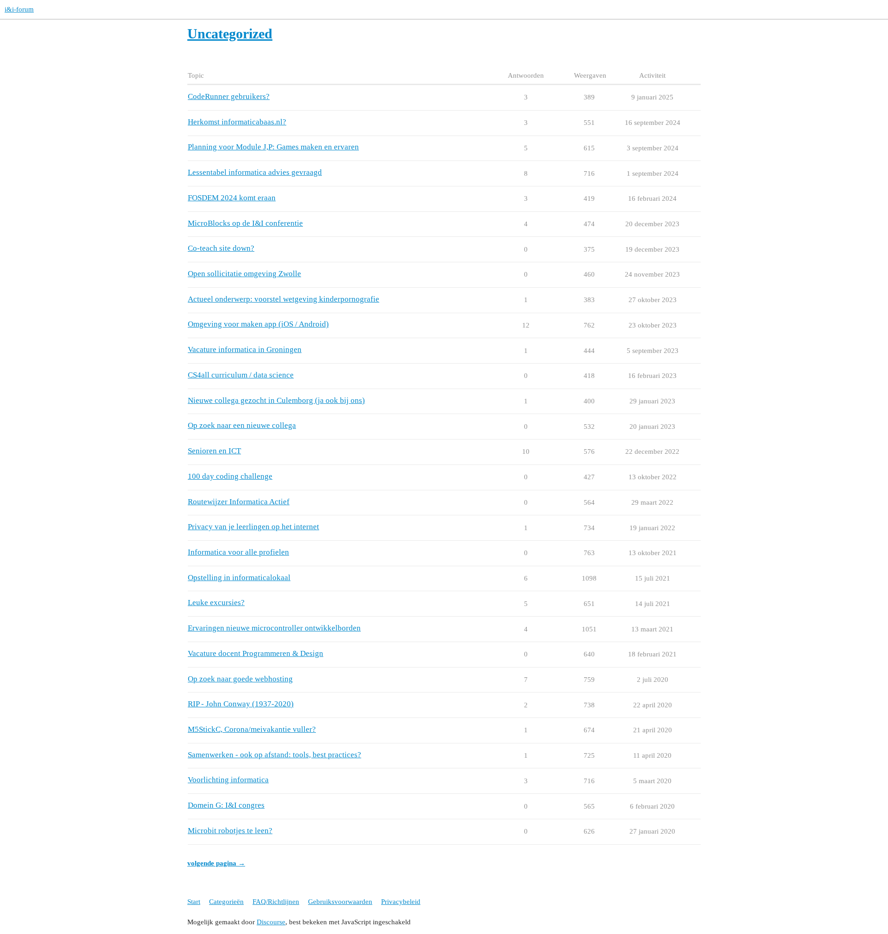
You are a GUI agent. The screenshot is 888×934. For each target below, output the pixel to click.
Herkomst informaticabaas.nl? (237, 122)
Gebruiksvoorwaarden (340, 901)
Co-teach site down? (221, 248)
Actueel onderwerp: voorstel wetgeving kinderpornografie (283, 299)
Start (193, 901)
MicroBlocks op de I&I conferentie (245, 223)
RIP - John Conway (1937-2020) (241, 703)
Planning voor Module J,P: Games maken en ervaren (273, 146)
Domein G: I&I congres (226, 805)
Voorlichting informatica (228, 779)
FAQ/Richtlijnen (276, 901)
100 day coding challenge (230, 476)
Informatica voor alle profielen (238, 552)
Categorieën (226, 901)
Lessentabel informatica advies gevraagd (255, 172)
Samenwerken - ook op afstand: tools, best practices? (274, 754)
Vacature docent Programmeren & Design (255, 653)
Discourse (271, 922)
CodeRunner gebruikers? (229, 96)
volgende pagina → (216, 863)
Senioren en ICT (214, 450)
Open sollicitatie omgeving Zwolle (244, 273)
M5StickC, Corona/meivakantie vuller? (252, 729)
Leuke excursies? (216, 602)
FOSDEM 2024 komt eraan (232, 197)
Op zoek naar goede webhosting (240, 678)
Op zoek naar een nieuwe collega (242, 425)
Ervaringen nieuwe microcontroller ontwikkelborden (274, 628)
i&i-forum (19, 9)
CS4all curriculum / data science (241, 375)
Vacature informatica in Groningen (245, 349)
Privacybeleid (400, 901)
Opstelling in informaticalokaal (239, 577)
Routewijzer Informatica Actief (239, 501)
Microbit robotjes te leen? (230, 830)
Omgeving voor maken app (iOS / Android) (258, 324)
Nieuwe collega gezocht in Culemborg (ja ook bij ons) (276, 400)
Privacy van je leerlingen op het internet (253, 526)
